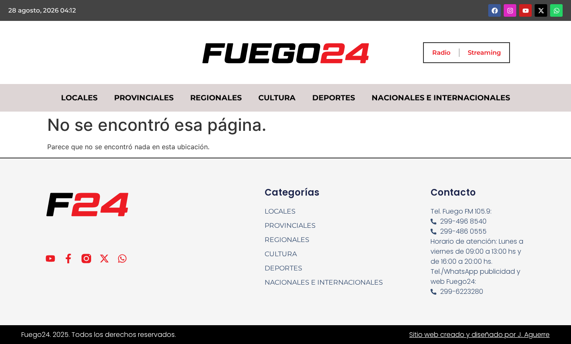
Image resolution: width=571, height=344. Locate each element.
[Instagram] (510, 10)
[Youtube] (525, 10)
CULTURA (277, 97)
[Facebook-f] (68, 258)
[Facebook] (494, 10)
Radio (441, 52)
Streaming (484, 52)
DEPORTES (333, 97)
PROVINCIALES (143, 97)
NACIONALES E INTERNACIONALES (441, 97)
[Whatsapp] (556, 10)
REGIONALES (216, 97)
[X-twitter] (541, 10)
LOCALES (79, 97)
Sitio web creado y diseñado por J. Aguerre (479, 334)
